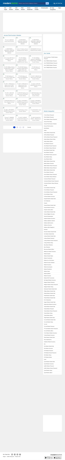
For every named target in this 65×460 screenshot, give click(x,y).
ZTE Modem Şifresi (48, 357)
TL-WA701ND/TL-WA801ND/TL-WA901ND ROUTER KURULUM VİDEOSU (36, 41)
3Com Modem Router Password (50, 119)
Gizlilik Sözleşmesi (10, 456)
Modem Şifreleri (47, 273)
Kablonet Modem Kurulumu (49, 218)
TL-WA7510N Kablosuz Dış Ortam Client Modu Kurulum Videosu (35, 94)
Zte (44, 343)
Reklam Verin (18, 456)
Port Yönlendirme (47, 299)
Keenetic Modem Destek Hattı (50, 231)
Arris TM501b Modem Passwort (50, 60)
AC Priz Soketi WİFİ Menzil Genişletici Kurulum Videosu (9, 59)
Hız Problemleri (47, 200)
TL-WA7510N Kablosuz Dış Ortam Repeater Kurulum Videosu (9, 102)
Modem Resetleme (48, 269)
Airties (45, 130)
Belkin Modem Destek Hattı (49, 161)
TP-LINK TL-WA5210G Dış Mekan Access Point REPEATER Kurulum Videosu (22, 85)
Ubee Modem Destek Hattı (49, 337)
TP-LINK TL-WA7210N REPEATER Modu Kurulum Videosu (35, 85)
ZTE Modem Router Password (50, 352)
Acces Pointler (37, 8)
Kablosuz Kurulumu (48, 225)
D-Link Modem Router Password (50, 192)
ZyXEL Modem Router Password (50, 368)
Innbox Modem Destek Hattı (49, 211)
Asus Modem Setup (48, 156)
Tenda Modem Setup (48, 313)
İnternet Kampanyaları (48, 216)
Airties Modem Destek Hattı (49, 132)
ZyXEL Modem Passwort (49, 366)
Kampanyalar (44, 7)
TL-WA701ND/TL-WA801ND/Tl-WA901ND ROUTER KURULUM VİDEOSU (22, 41)
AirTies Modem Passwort (49, 134)
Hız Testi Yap (59, 3)
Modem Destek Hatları (48, 255)
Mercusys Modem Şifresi (49, 249)
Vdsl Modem (17, 8)
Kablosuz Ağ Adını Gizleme (49, 220)
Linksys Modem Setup (48, 242)
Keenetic (46, 229)
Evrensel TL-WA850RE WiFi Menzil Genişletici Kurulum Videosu (9, 119)
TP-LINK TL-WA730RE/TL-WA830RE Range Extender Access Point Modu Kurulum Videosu (22, 102)
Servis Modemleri (29, 8)
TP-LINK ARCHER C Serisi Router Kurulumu (35, 110)
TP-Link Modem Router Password (51, 328)
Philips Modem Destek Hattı (49, 291)
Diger (59, 7)
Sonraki (29, 127)
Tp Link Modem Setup (48, 321)
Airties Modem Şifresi (48, 141)
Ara (47, 3)
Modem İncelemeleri (48, 258)
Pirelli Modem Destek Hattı (49, 295)
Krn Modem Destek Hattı (49, 233)
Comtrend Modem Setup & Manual (51, 183)
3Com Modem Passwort (49, 117)
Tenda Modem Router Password (50, 310)
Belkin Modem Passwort (49, 163)
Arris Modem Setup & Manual (50, 148)
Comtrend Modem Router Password (51, 181)
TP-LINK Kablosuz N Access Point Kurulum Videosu (35, 68)
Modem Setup (47, 271)
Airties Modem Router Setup (49, 139)
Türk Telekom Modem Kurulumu (50, 332)
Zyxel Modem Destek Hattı (49, 361)
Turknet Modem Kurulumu (49, 335)
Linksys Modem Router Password (51, 240)
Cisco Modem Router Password (50, 174)
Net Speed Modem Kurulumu (50, 280)
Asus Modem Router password (50, 154)
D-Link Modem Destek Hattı (49, 187)
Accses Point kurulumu (48, 126)
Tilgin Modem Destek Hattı (49, 317)
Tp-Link (45, 324)
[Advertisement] (32, 22)
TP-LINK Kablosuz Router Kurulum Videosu (22, 110)
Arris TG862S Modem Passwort (50, 65)
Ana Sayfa (5, 8)
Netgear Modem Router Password (51, 284)
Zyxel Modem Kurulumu (49, 363)
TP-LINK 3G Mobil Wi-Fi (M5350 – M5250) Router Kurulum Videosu (36, 119)
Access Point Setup (48, 121)
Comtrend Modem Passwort (49, 178)
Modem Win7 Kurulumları (49, 277)
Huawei (45, 203)
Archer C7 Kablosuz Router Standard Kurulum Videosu (22, 50)
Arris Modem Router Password (50, 145)
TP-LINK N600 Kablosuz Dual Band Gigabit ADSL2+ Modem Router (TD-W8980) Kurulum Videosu (22, 69)
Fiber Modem (23, 8)
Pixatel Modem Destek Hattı (49, 297)
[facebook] (12, 454)
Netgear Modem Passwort (49, 282)
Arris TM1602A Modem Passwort (50, 63)
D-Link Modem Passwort (49, 189)
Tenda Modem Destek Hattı (49, 306)
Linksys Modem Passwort (49, 238)
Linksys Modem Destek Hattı (50, 236)
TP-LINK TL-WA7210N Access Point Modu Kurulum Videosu (9, 94)
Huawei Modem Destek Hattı (50, 205)
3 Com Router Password (49, 115)
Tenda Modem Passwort (49, 308)
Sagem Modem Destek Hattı (49, 302)
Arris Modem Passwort (48, 143)
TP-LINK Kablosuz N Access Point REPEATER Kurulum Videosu (23, 77)
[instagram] (15, 454)
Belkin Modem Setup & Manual (50, 167)
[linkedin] (20, 454)
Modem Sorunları (47, 275)
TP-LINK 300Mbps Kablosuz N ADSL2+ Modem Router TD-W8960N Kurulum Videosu (22, 60)
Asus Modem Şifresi (48, 159)
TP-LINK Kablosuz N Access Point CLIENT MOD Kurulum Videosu (9, 77)
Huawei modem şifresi (48, 209)
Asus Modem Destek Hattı (49, 150)
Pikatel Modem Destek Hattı (49, 293)
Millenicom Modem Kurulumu (50, 251)
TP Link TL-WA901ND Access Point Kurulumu (9, 40)
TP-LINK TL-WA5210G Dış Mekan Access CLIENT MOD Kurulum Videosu (9, 85)
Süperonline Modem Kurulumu (50, 304)
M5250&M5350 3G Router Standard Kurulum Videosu (35, 50)
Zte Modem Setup (47, 355)
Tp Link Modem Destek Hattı (50, 319)
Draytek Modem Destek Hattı (50, 198)
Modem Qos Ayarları (48, 266)
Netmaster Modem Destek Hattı (50, 288)
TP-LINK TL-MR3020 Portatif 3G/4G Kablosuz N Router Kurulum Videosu (22, 119)
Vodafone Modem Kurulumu (49, 341)
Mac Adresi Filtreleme (48, 244)
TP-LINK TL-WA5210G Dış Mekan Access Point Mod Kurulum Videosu (35, 77)
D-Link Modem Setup (48, 194)
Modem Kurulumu (47, 264)
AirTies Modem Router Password (50, 137)
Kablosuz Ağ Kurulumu (48, 222)
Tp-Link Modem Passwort (49, 326)
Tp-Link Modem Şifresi (48, 330)
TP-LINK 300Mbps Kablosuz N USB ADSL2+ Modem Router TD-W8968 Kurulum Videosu (35, 60)
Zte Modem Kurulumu (48, 348)
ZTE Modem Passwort (48, 350)
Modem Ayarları (47, 253)
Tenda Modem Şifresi (48, 315)
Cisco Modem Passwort (49, 172)
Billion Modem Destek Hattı (49, 170)
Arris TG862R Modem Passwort (50, 67)
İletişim (4, 456)
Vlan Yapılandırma (47, 339)
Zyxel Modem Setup (48, 370)
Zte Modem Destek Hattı (49, 346)
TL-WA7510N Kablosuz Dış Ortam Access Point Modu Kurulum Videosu (22, 94)
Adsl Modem (11, 8)
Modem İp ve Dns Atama (49, 260)
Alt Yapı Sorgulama (53, 8)
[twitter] (17, 454)
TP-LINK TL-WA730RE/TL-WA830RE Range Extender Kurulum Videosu (9, 111)
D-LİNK (45, 185)
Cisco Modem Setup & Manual (50, 176)
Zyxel (45, 359)
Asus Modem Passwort (48, 152)
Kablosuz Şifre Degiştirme (49, 227)
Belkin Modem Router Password (50, 165)
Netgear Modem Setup (48, 286)
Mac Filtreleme (47, 247)
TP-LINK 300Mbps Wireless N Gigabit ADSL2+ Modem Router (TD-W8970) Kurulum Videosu (9, 69)
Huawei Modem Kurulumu (49, 207)
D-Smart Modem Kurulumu (49, 196)
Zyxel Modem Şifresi (48, 372)
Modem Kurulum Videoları (49, 262)
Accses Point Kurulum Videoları (50, 123)
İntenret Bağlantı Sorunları (49, 214)
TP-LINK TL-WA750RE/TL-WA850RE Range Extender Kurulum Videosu (35, 102)
